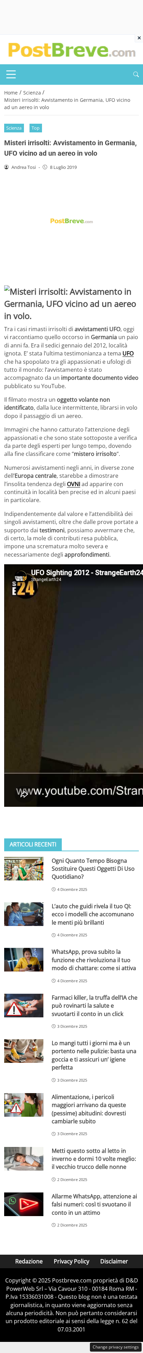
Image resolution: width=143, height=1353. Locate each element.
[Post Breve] (71, 49)
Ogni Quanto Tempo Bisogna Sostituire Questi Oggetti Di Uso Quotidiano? (93, 869)
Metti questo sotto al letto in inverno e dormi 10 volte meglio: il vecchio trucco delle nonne (94, 1159)
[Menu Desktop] (11, 74)
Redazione (29, 1261)
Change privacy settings (116, 1347)
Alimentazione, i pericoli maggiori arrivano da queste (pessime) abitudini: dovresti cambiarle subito (89, 1109)
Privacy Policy (71, 1261)
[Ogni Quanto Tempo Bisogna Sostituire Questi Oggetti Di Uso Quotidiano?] (23, 868)
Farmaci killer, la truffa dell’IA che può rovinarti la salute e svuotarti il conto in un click (94, 1006)
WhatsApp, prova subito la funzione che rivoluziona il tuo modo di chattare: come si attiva (94, 960)
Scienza (14, 128)
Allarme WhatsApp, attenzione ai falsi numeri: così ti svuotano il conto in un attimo (94, 1204)
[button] (136, 75)
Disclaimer (114, 1261)
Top (36, 128)
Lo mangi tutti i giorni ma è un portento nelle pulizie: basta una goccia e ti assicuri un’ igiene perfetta (94, 1055)
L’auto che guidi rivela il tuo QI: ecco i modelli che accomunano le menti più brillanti (93, 914)
